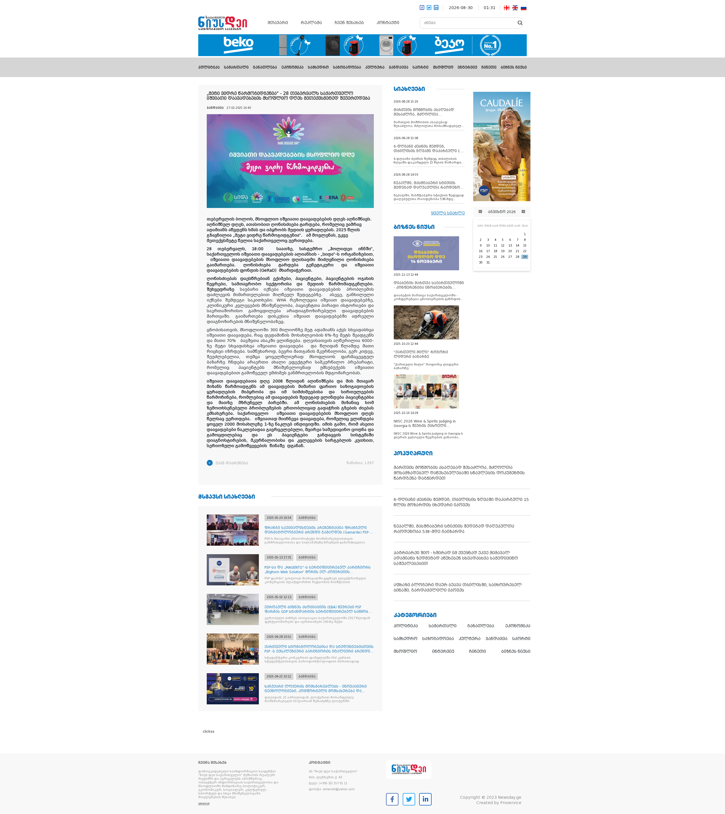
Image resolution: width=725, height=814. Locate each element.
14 (517, 245)
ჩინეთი (488, 67)
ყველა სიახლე (448, 213)
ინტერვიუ (467, 67)
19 (502, 251)
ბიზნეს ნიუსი (514, 67)
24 (488, 256)
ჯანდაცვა (398, 67)
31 (488, 262)
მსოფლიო (443, 67)
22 (524, 251)
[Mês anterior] (480, 211)
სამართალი (236, 67)
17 (488, 251)
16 (480, 251)
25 (495, 256)
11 (495, 245)
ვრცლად (204, 804)
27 (510, 256)
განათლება (265, 67)
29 (524, 256)
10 (488, 245)
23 (480, 256)
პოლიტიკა (209, 67)
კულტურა (375, 67)
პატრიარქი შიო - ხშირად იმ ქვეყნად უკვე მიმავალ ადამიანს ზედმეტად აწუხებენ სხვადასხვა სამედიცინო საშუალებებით (456, 558)
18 (495, 251)
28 (517, 256)
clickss (208, 732)
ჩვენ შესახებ (349, 22)
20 (510, 251)
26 (502, 256)
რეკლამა (311, 22)
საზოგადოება (347, 67)
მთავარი (278, 22)
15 (524, 245)
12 (502, 245)
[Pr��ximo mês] (523, 211)
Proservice (510, 802)
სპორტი (420, 67)
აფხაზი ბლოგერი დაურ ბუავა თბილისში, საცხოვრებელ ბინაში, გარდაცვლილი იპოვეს (458, 587)
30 (480, 262)
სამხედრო (318, 67)
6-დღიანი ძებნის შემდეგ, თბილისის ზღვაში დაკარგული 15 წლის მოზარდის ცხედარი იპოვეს (461, 502)
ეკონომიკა (293, 67)
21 (517, 251)
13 (510, 245)
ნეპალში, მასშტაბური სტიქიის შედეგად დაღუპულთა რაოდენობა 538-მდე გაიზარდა (454, 529)
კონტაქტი (388, 22)
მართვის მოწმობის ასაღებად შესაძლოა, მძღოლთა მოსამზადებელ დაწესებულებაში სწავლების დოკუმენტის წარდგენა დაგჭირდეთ (459, 473)
